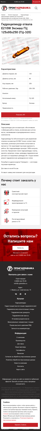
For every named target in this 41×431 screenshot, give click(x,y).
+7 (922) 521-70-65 (14, 120)
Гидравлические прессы (20, 316)
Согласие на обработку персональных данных (20, 357)
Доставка (20, 344)
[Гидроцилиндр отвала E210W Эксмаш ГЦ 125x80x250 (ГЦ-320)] (20, 51)
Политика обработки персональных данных (20, 360)
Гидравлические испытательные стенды (20, 309)
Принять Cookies (20, 425)
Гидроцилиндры (20, 303)
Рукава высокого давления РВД (20, 325)
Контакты (20, 366)
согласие (5, 414)
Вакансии (20, 353)
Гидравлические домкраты (20, 312)
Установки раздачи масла (20, 319)
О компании (20, 337)
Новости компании (20, 363)
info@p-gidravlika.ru (20, 283)
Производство (20, 341)
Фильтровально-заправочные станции (20, 322)
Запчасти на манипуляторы (20, 328)
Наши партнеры (20, 347)
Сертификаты (20, 350)
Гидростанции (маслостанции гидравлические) (20, 306)
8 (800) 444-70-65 (19, 2)
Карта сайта (20, 369)
